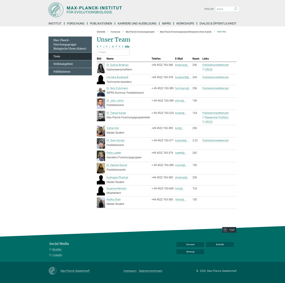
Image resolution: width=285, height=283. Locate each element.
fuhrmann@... (183, 88)
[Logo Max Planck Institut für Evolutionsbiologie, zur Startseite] (110, 9)
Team (56, 56)
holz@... (180, 188)
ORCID (208, 69)
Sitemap (190, 251)
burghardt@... (183, 77)
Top (232, 230)
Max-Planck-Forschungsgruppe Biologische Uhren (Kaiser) (69, 44)
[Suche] (235, 9)
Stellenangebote (63, 63)
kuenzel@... (182, 140)
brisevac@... (182, 64)
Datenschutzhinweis (150, 270)
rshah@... (180, 199)
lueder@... (181, 152)
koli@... (179, 128)
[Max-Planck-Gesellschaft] (54, 271)
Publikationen (61, 71)
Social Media (59, 244)
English (209, 9)
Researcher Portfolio (216, 117)
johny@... (180, 100)
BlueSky (57, 249)
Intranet (190, 244)
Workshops (185, 23)
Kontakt (220, 244)
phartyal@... (182, 177)
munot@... (181, 165)
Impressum (130, 270)
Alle (127, 46)
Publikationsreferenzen (215, 64)
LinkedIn (57, 255)
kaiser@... (181, 113)
